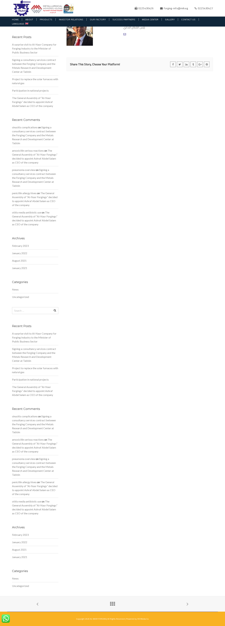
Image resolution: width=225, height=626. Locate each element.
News (15, 289)
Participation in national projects (30, 90)
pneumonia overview (23, 169)
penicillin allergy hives (24, 193)
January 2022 (19, 253)
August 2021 (19, 260)
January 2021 (19, 268)
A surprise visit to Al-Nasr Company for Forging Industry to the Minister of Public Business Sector (34, 48)
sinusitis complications (25, 127)
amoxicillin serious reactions (28, 150)
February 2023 (20, 245)
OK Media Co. (143, 619)
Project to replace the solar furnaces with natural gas (35, 81)
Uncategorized (20, 296)
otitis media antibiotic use (26, 212)
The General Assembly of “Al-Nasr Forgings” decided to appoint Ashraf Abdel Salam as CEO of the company (32, 101)
